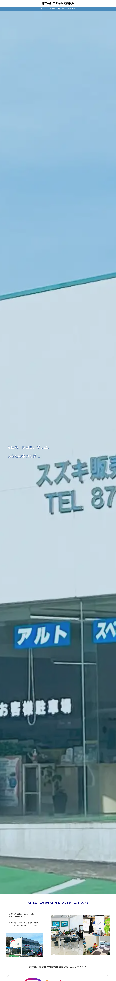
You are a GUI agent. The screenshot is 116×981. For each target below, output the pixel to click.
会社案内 (52, 9)
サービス (44, 9)
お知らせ (61, 9)
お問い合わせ (70, 9)
